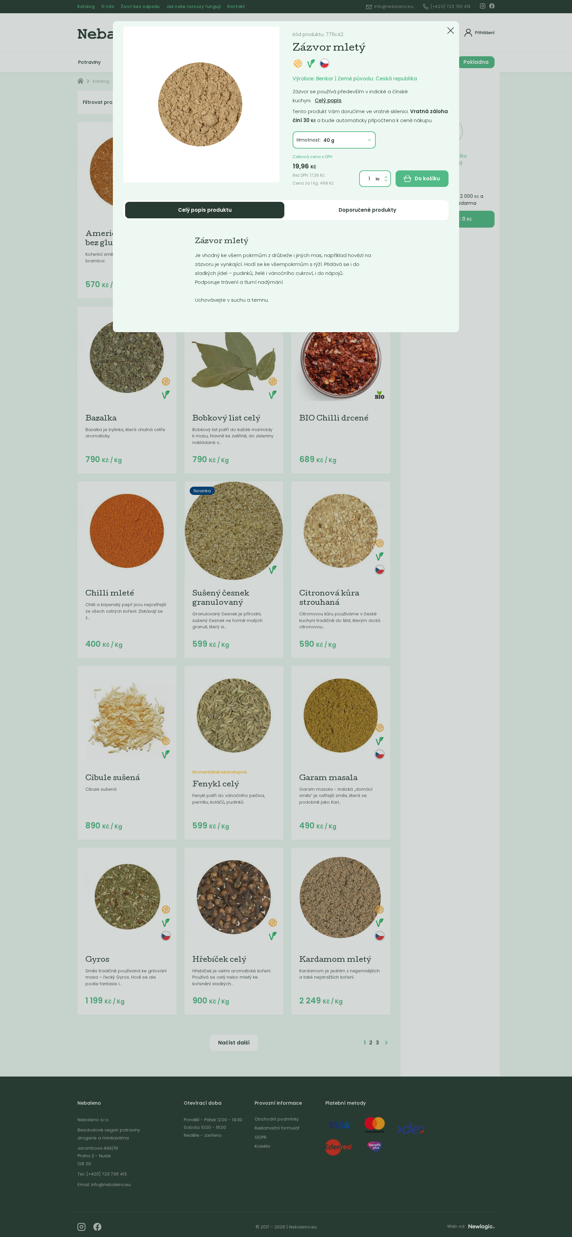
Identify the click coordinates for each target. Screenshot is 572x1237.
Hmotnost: (309, 140)
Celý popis (328, 100)
